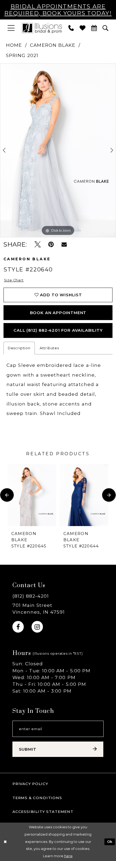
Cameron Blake (52, 45)
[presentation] (32, 495)
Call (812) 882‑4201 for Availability (58, 330)
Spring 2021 (22, 55)
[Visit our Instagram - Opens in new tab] (37, 626)
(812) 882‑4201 (30, 596)
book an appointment (58, 312)
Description (19, 348)
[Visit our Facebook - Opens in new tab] (18, 626)
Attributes (49, 348)
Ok (109, 842)
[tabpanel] (58, 150)
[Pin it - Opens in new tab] (51, 244)
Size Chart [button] (14, 280)
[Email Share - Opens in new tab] (64, 244)
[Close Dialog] (5, 842)
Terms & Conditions (37, 798)
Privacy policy (30, 784)
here (68, 856)
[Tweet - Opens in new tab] (38, 244)
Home (14, 45)
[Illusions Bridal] (42, 27)
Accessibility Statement (42, 811)
